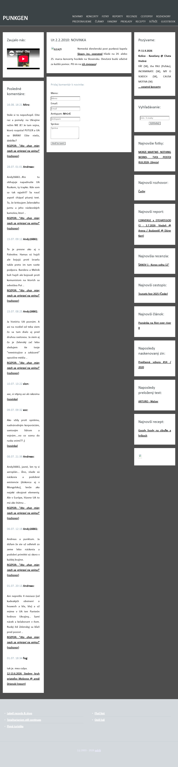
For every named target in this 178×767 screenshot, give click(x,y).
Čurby (141, 191)
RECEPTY (141, 21)
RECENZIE (131, 16)
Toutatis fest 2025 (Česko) (153, 294)
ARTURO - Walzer (148, 401)
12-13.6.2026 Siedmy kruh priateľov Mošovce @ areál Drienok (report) (23, 678)
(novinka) (12, 399)
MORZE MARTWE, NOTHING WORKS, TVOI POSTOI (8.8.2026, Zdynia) (154, 157)
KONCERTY (92, 16)
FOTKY (105, 16)
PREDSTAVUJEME (82, 21)
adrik (98, 750)
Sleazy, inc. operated (89, 54)
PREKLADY (126, 21)
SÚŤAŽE (153, 21)
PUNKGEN (15, 18)
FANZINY (112, 21)
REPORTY (117, 16)
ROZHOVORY (163, 16)
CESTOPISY (147, 16)
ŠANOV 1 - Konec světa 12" (153, 265)
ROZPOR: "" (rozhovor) (23, 151)
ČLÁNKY (99, 21)
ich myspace (89, 64)
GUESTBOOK (168, 21)
